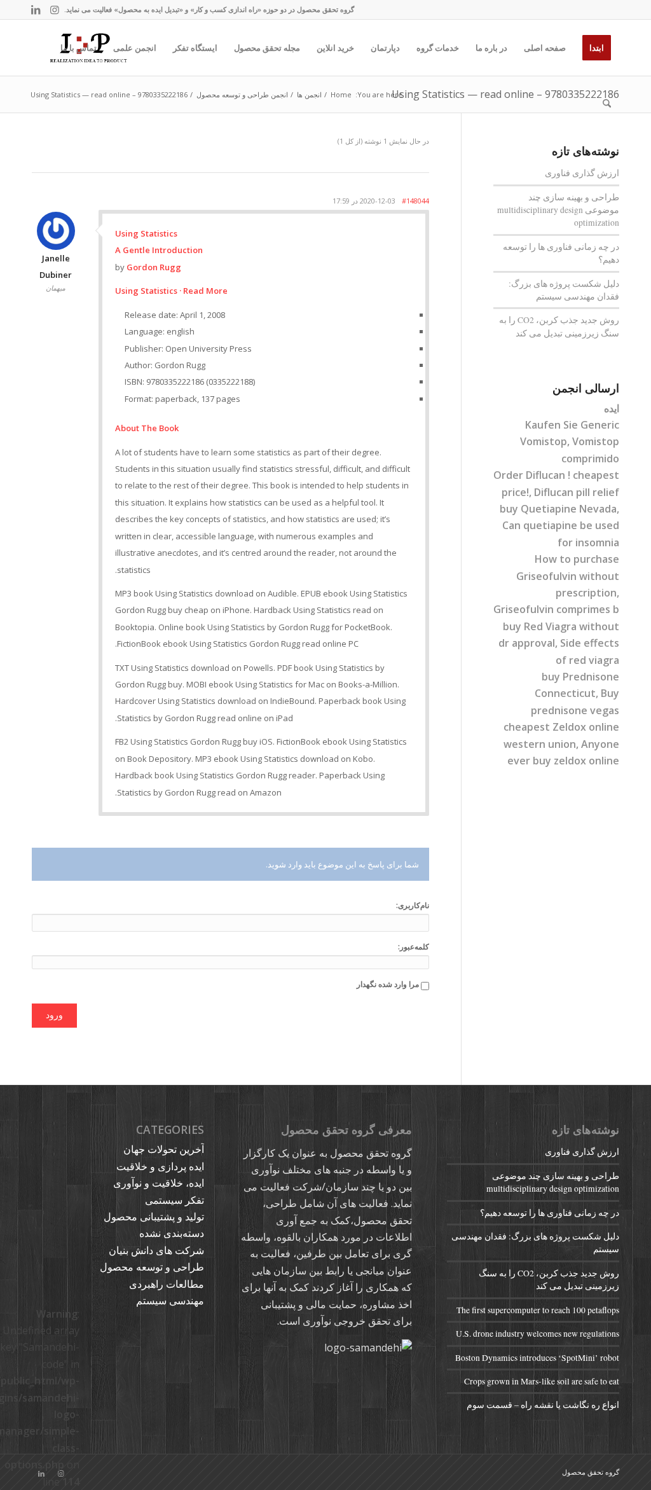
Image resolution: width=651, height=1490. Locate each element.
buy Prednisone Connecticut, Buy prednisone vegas (575, 693)
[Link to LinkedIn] (35, 9)
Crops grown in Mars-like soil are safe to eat (541, 1381)
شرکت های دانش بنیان (156, 1250)
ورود (54, 1015)
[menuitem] (596, 48)
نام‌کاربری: (412, 905)
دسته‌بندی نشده (171, 1233)
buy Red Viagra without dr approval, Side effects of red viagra (558, 643)
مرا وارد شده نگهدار (388, 984)
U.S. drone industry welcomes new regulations (537, 1333)
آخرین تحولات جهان (163, 1149)
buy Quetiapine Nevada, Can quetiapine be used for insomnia (559, 525)
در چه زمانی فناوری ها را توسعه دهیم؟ (549, 1212)
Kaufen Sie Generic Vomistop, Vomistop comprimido (569, 442)
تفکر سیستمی (174, 1200)
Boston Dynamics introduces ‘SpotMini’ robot (537, 1357)
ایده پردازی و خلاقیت (160, 1166)
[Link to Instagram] (54, 9)
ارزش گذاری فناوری (582, 173)
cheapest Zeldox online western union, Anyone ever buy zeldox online (561, 744)
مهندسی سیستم (170, 1300)
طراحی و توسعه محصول (152, 1267)
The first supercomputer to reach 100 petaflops (537, 1310)
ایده (611, 408)
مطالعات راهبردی (166, 1284)
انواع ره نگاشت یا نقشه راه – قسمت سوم (543, 1405)
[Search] (606, 104)
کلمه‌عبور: (413, 946)
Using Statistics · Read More (171, 290)
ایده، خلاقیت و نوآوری (158, 1183)
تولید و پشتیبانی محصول (154, 1217)
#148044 (415, 200)
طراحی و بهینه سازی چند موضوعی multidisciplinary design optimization (558, 210)
